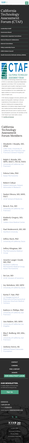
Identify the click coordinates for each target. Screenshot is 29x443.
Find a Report (14, 369)
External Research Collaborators (10, 40)
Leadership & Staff (6, 28)
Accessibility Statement (14, 436)
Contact (14, 362)
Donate (14, 372)
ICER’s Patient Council (7, 51)
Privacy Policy (14, 433)
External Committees (7, 43)
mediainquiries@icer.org (16, 410)
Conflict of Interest (8, 117)
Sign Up (10, 392)
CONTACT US (4, 402)
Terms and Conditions (14, 431)
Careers (14, 365)
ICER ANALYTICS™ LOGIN (14, 376)
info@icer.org (8, 407)
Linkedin (16, 417)
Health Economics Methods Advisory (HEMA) (13, 55)
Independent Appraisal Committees (11, 36)
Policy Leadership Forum (8, 47)
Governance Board (6, 32)
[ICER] (14, 423)
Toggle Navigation (27, 4)
